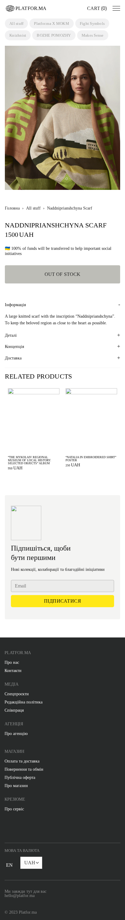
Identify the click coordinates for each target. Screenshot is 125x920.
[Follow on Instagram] (19, 828)
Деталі (11, 335)
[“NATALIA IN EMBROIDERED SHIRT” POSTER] (91, 420)
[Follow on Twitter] (31, 828)
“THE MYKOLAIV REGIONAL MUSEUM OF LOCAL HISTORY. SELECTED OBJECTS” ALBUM (29, 460)
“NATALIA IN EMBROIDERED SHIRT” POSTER (91, 459)
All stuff (16, 23)
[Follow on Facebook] (7, 828)
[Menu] (116, 8)
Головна (12, 208)
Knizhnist (17, 35)
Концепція (14, 346)
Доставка (13, 358)
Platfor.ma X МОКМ (51, 23)
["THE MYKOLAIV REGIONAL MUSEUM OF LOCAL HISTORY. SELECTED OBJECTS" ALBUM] (33, 420)
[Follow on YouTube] (43, 828)
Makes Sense (93, 35)
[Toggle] (9, 869)
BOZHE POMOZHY (54, 35)
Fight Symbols (92, 23)
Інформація (15, 305)
